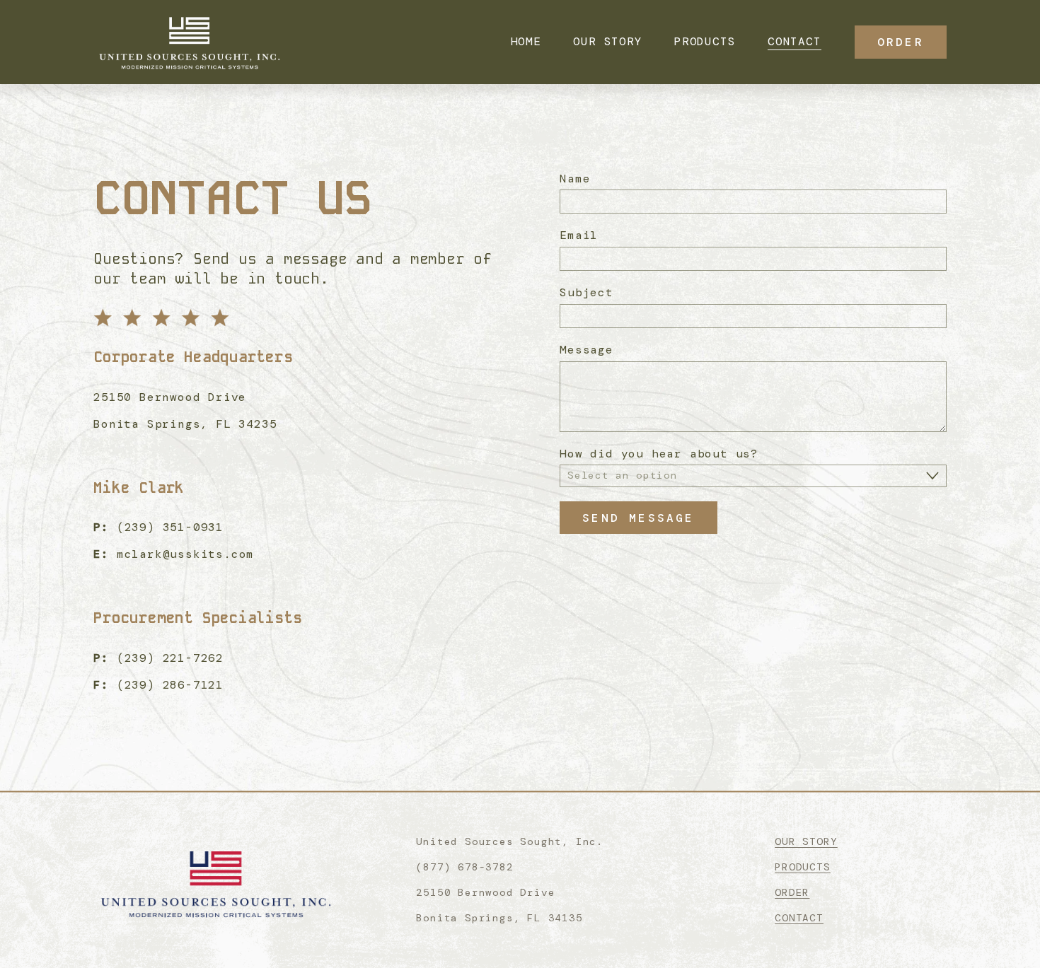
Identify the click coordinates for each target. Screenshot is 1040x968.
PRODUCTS (704, 41)
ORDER (900, 42)
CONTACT (794, 41)
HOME (526, 41)
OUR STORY (607, 41)
